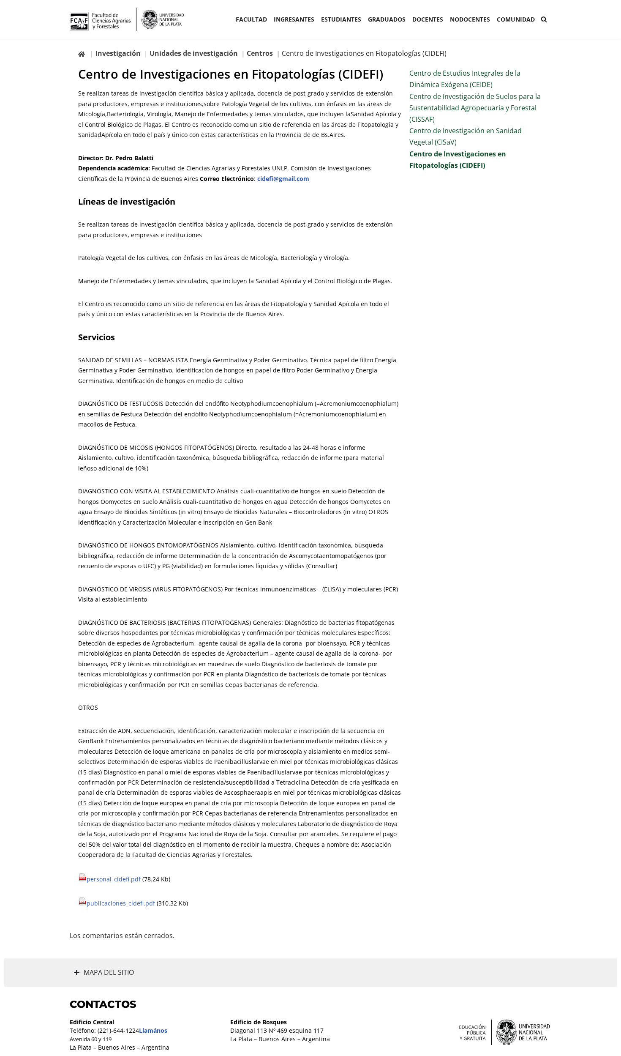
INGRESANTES (294, 19)
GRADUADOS (387, 19)
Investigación (118, 53)
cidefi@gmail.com (283, 179)
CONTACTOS (103, 1004)
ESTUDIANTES (341, 19)
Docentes (427, 19)
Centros (260, 53)
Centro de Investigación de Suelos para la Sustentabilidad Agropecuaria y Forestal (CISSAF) (475, 108)
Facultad (251, 19)
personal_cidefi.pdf (114, 879)
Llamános (153, 1030)
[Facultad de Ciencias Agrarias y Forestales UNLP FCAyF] (127, 19)
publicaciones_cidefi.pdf (122, 903)
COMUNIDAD (516, 19)
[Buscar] (544, 19)
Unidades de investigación (194, 53)
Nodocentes (470, 19)
